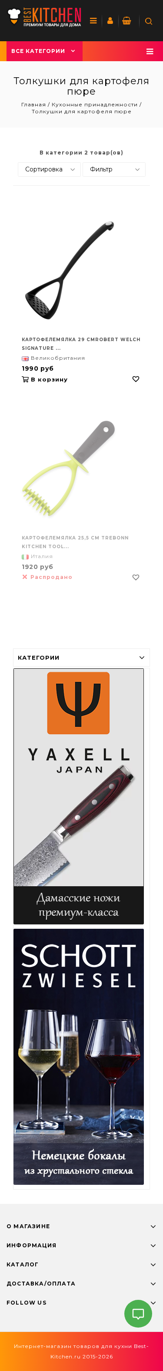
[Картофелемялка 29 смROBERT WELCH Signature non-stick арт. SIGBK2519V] (81, 270)
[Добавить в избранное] (136, 379)
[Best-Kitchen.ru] (44, 17)
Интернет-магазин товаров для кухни (73, 1346)
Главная (34, 104)
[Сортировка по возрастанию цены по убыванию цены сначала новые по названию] (49, 169)
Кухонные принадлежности (95, 104)
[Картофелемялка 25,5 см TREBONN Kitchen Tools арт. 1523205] (81, 469)
